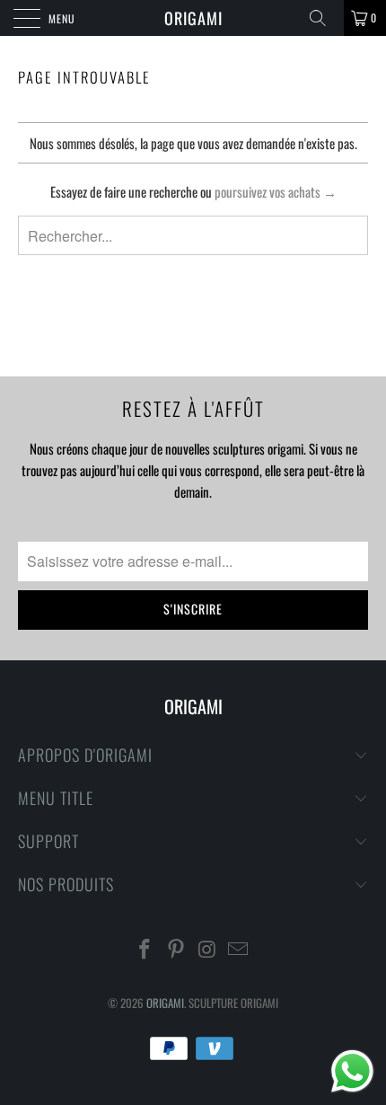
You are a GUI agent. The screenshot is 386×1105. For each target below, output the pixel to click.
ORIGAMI (193, 18)
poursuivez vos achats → (276, 191)
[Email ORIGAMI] (238, 949)
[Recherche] (324, 18)
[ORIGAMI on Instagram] (208, 949)
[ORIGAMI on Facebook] (145, 949)
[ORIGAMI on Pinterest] (176, 949)
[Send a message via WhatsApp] (352, 1071)
